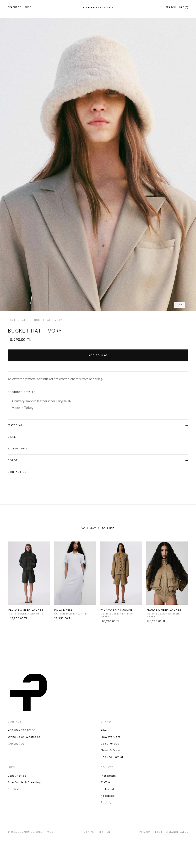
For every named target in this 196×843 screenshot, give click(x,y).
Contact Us (17, 472)
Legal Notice (17, 776)
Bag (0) (183, 7)
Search (171, 7)
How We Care (111, 737)
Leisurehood (110, 743)
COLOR (13, 460)
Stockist (14, 789)
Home (12, 320)
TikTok (105, 782)
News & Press (111, 750)
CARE (12, 436)
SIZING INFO (17, 448)
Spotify (106, 802)
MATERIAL (15, 425)
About (105, 730)
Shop (28, 7)
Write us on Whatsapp (24, 737)
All (24, 320)
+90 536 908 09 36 (21, 730)
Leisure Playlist (112, 757)
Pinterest (107, 789)
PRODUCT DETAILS (22, 392)
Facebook (108, 796)
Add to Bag (98, 355)
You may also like (98, 528)
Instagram (108, 776)
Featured (14, 7)
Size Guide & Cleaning (24, 782)
